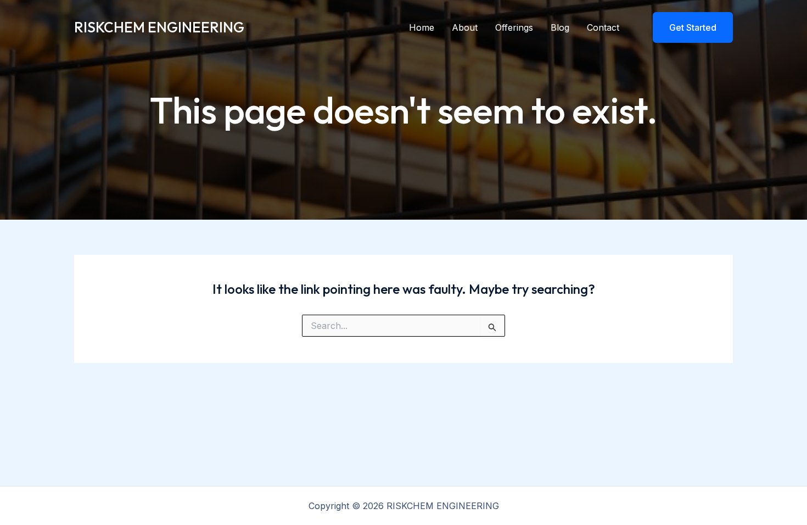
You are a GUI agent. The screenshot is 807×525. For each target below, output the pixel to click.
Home (421, 27)
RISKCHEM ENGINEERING (159, 27)
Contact (603, 27)
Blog (560, 27)
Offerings (514, 27)
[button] (686, 27)
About (465, 27)
